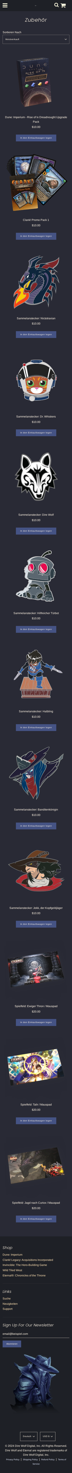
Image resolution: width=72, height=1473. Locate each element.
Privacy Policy (12, 1459)
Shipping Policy (30, 1459)
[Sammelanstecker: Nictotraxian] (36, 282)
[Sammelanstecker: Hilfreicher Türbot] (36, 576)
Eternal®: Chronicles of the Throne (24, 1275)
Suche (7, 1298)
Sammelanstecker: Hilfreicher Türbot (36, 613)
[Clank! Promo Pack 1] (36, 183)
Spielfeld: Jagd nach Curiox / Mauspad (36, 1202)
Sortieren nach (12, 32)
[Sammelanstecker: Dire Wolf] (36, 478)
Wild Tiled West (12, 1270)
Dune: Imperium (12, 1254)
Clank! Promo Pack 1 (36, 219)
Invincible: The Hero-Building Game (25, 1264)
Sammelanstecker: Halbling (36, 711)
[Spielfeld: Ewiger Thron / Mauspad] (36, 969)
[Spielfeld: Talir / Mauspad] (36, 1068)
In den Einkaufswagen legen (36, 138)
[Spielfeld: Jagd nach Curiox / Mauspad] (36, 1166)
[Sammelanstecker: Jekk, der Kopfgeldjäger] (36, 871)
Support (7, 1308)
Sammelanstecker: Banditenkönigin (36, 809)
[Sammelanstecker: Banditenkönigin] (36, 773)
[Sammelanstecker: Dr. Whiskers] (36, 380)
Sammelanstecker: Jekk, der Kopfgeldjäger (36, 907)
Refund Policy (48, 1459)
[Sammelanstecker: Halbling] (36, 675)
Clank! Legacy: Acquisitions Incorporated (28, 1259)
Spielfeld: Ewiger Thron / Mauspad (36, 1006)
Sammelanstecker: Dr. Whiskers (36, 416)
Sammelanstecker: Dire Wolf (36, 514)
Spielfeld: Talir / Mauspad (36, 1104)
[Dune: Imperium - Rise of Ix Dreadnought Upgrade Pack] (36, 80)
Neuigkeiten (10, 1303)
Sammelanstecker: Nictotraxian (36, 318)
